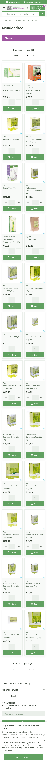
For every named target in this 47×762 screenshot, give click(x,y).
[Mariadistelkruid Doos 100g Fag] (35, 520)
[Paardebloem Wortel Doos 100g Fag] (35, 371)
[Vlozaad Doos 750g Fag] (12, 322)
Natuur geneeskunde (17, 20)
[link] (14, 669)
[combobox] (20, 13)
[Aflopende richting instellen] (32, 55)
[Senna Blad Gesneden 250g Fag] (35, 273)
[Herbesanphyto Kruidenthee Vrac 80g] (12, 224)
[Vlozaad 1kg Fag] (35, 224)
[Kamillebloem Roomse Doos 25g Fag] (35, 124)
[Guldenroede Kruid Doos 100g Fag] (35, 568)
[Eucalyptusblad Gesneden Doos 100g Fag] (12, 419)
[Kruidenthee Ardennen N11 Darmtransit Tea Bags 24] (35, 73)
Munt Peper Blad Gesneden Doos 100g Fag (11, 586)
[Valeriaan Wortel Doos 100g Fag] (12, 471)
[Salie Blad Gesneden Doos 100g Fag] (12, 520)
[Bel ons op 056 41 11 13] (28, 8)
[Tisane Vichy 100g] (12, 173)
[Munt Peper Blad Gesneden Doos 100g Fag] (12, 568)
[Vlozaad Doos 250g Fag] (12, 124)
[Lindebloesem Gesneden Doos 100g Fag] (35, 173)
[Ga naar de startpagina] (16, 7)
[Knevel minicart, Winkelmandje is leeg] (33, 8)
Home (4, 20)
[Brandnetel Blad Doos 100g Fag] (35, 471)
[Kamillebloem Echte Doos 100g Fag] (12, 273)
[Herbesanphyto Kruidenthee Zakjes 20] (12, 73)
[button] (23, 38)
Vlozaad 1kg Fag (32, 239)
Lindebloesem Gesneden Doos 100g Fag (34, 190)
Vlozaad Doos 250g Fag (12, 139)
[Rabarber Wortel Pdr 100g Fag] (12, 620)
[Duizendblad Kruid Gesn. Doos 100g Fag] (35, 620)
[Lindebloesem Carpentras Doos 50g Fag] (35, 419)
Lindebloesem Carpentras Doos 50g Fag (34, 437)
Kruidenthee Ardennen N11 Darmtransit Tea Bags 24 (34, 90)
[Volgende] (33, 669)
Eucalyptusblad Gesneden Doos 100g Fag (11, 437)
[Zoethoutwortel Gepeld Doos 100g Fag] (12, 371)
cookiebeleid (7, 750)
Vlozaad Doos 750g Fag (12, 337)
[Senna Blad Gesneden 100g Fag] (35, 322)
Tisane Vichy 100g (9, 188)
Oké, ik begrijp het (23, 757)
